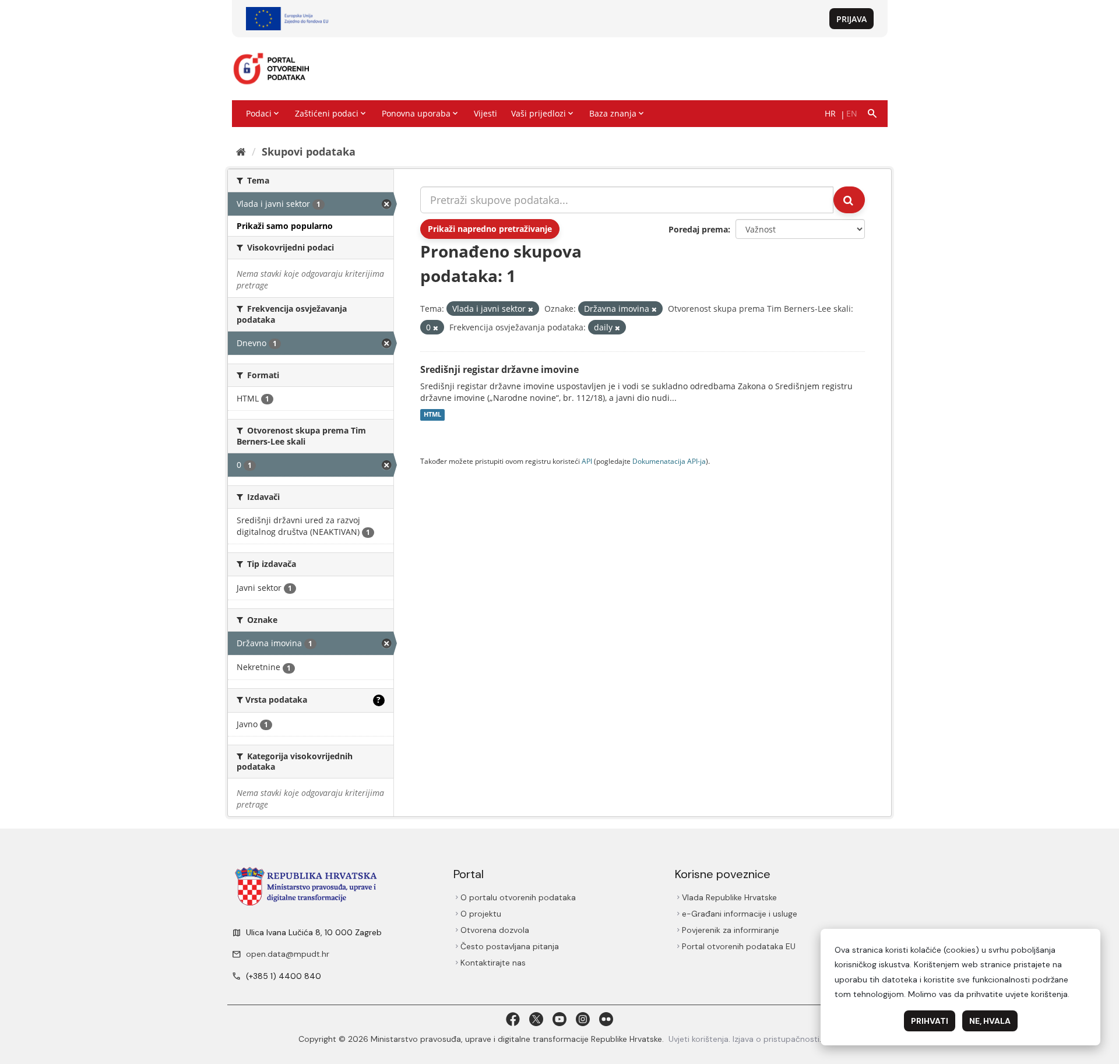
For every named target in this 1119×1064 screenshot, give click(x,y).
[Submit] (849, 199)
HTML (432, 415)
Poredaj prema (698, 229)
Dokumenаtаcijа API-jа (669, 461)
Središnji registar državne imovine (499, 369)
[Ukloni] (530, 309)
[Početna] (241, 151)
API (587, 461)
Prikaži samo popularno (285, 225)
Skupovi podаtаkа (309, 151)
